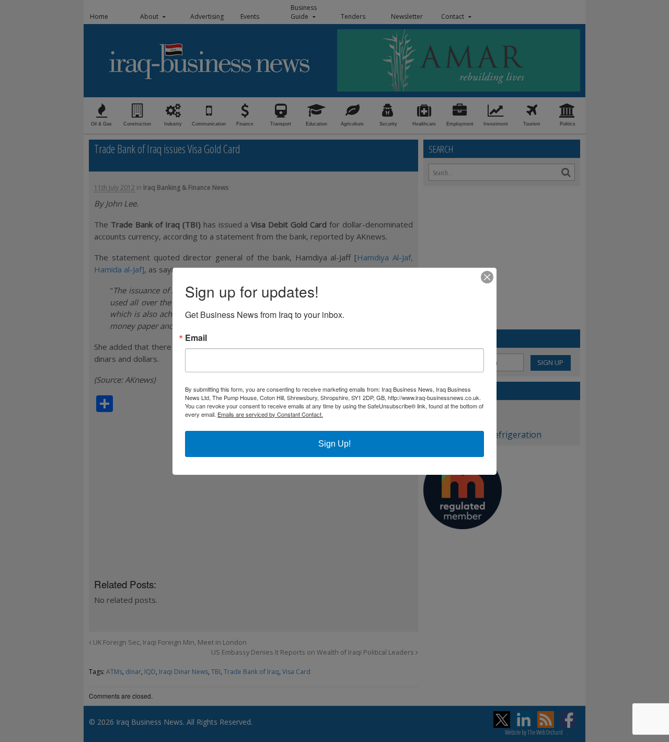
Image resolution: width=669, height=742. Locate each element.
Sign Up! (334, 443)
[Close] (487, 277)
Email (196, 338)
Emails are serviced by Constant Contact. (270, 414)
